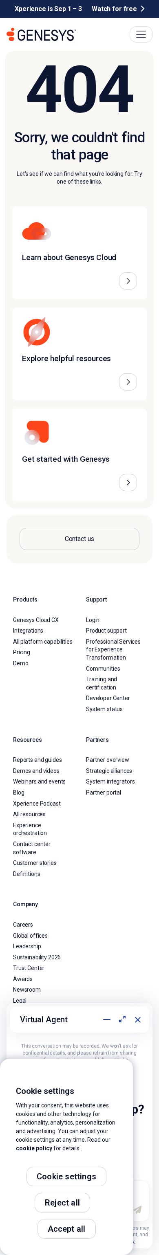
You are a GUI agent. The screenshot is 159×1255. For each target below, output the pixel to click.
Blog (18, 792)
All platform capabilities (43, 641)
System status (104, 709)
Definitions (26, 874)
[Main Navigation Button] (141, 34)
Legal (19, 1000)
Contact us (80, 539)
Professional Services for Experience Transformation (113, 649)
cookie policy (34, 1148)
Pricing (21, 652)
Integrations (28, 630)
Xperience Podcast (37, 803)
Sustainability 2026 (37, 957)
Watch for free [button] (114, 9)
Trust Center (28, 968)
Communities (103, 668)
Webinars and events (39, 781)
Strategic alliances (109, 771)
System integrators (110, 781)
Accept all (67, 1229)
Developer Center (108, 698)
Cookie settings (66, 1176)
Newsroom (27, 989)
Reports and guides (37, 760)
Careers (23, 924)
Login (92, 620)
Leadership (27, 946)
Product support (106, 630)
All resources (29, 814)
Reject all (62, 1203)
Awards (23, 979)
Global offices (30, 935)
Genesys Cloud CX (36, 620)
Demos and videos (36, 771)
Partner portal (103, 792)
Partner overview (107, 760)
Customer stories (35, 863)
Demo (20, 663)
